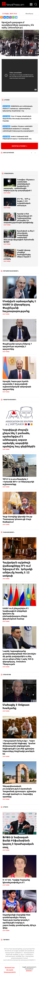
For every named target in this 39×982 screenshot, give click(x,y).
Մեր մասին (9, 969)
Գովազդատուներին (10, 972)
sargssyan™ (29, 970)
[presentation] (31, 152)
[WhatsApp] (13, 17)
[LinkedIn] (7, 17)
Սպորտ (5, 807)
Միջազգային (9, 173)
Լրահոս (6, 100)
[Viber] (10, 17)
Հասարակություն (9, 399)
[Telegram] (16, 17)
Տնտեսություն (8, 532)
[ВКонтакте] (4, 17)
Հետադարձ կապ (10, 967)
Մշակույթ (7, 674)
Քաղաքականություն (11, 271)
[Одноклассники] (1, 17)
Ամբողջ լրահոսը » (19, 146)
